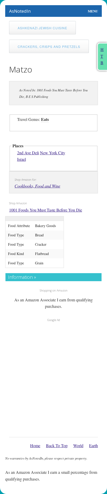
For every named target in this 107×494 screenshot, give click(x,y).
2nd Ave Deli (28, 152)
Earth (93, 445)
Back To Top (57, 445)
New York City (52, 152)
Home (35, 445)
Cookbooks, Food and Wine (37, 185)
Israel (21, 159)
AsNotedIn (20, 11)
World (78, 445)
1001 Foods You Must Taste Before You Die (45, 210)
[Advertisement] (53, 378)
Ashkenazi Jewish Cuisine (42, 28)
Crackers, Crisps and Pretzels (49, 46)
